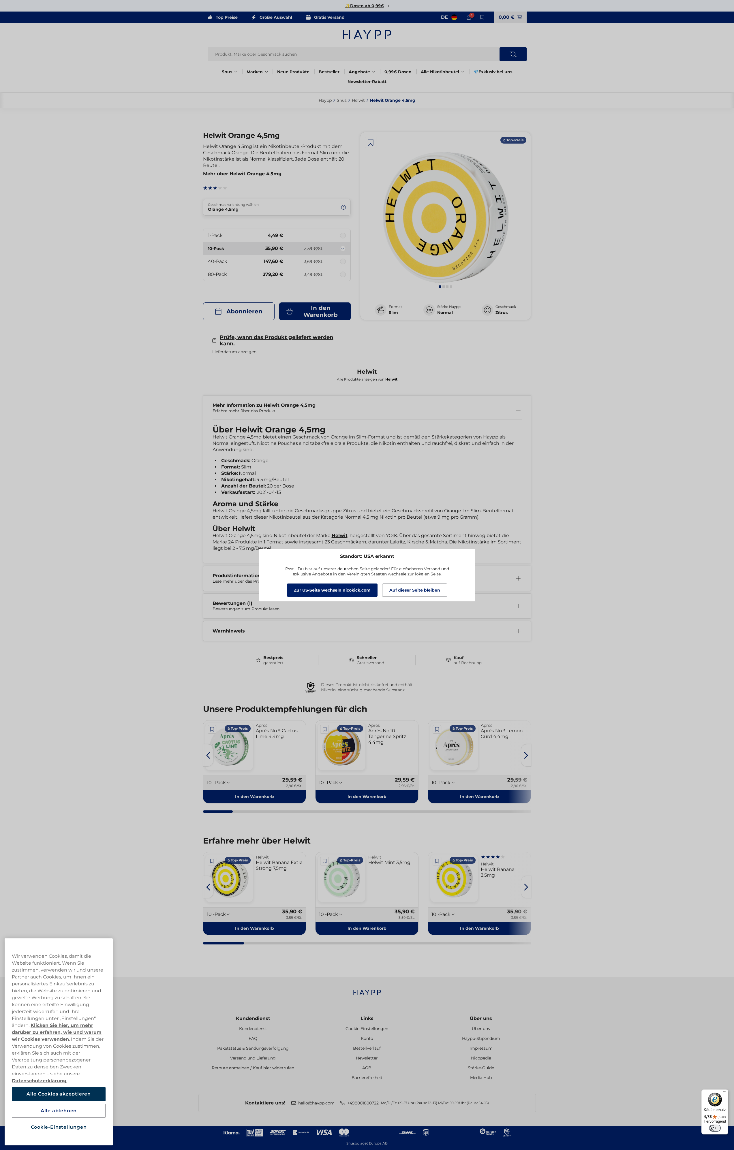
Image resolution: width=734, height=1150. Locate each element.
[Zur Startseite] (367, 35)
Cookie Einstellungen (367, 1028)
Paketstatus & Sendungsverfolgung (253, 1048)
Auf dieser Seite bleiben (414, 590)
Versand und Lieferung (253, 1058)
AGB (366, 1067)
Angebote (359, 71)
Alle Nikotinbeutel (440, 71)
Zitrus (501, 312)
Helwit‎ (358, 100)
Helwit (340, 535)
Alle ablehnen (59, 1110)
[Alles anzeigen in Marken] (266, 71)
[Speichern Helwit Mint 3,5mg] (324, 861)
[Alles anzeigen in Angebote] (373, 71)
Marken (255, 71)
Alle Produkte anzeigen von (367, 379)
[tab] (440, 286)
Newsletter (367, 1058)
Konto (367, 1038)
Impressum (481, 1048)
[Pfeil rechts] (526, 755)
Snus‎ (342, 100)
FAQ (253, 1038)
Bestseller (329, 71)
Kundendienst (253, 1018)
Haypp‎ (325, 100)
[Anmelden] (468, 17)
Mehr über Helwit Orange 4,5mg (242, 173)
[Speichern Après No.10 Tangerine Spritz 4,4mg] (324, 729)
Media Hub (481, 1077)
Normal (445, 312)
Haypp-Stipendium (481, 1038)
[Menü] (724, 1092)
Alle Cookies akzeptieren (59, 1094)
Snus (227, 71)
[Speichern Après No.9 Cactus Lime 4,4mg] (212, 729)
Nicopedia (481, 1058)
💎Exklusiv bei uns (493, 71)
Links (367, 1018)
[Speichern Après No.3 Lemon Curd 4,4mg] (437, 729)
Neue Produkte (293, 71)
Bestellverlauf (367, 1048)
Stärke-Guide (481, 1067)
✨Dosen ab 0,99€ (364, 5)
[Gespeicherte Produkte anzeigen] (482, 17)
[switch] (715, 1128)
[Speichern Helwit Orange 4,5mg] (370, 142)
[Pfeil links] (208, 755)
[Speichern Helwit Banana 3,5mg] (437, 861)
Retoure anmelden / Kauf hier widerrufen (253, 1067)
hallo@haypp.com (316, 1103)
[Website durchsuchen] (513, 54)
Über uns (481, 1018)
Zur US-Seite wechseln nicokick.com (332, 590)
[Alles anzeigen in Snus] (235, 71)
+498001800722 (363, 1103)
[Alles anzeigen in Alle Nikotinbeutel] (462, 71)
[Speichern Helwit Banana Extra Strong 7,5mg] (212, 861)
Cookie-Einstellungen (59, 1127)
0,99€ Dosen (398, 71)
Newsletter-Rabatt (367, 81)
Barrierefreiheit (367, 1077)
